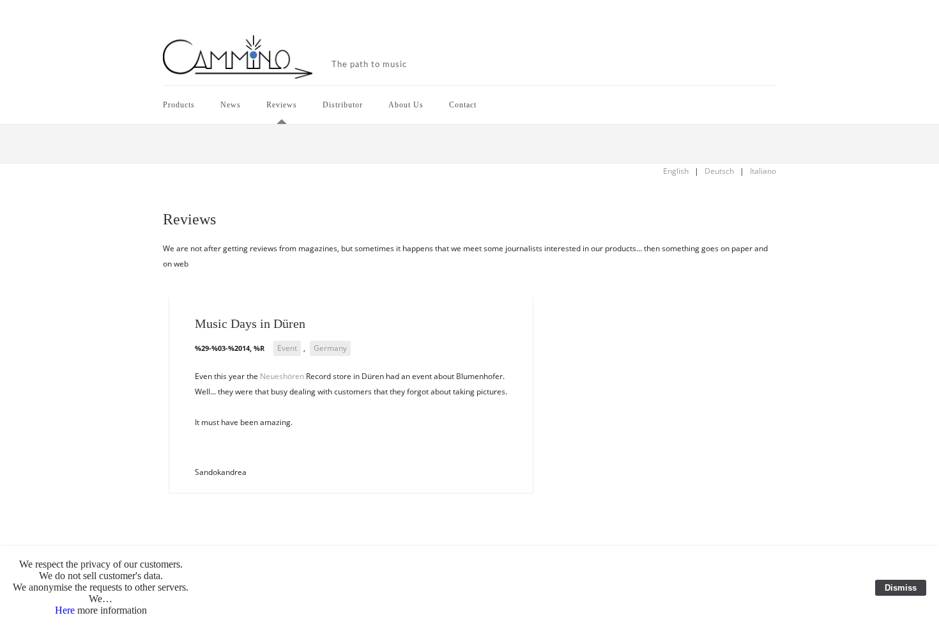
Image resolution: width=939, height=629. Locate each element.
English (676, 171)
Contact (463, 104)
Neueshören (282, 376)
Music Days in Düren (250, 323)
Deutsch (719, 171)
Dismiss (901, 588)
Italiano (763, 171)
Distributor (343, 104)
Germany (330, 348)
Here (65, 610)
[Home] (237, 58)
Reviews (281, 104)
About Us (406, 104)
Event (287, 348)
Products (179, 104)
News (230, 104)
